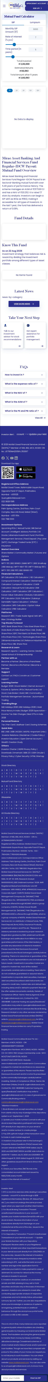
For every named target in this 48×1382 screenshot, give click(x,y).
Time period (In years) (13, 50)
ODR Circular (38, 752)
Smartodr (17, 752)
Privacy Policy (7, 756)
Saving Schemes (39, 724)
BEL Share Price (20, 644)
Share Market (7, 552)
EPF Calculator (35, 591)
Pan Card (10, 724)
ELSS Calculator (23, 598)
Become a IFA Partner (20, 665)
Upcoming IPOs (8, 528)
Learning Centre (26, 651)
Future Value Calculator (12, 595)
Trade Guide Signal (24, 616)
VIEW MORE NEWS (22, 303)
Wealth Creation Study (12, 742)
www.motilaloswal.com (19, 1362)
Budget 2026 (7, 686)
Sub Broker (13, 693)
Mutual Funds (24, 528)
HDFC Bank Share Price (11, 626)
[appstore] (26, 469)
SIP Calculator (7, 577)
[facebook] (3, 458)
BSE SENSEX (16, 563)
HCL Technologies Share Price (32, 637)
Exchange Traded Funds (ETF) (22, 542)
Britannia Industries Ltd (13, 640)
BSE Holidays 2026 (27, 707)
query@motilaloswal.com (13, 498)
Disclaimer (25, 735)
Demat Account (36, 686)
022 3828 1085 (7, 501)
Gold (22, 693)
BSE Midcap (8, 566)
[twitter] (7, 458)
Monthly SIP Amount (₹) (11, 30)
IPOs (22, 689)
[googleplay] (26, 476)
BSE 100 (14, 570)
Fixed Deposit (30, 538)
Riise (3, 619)
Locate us (24, 675)
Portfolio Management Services (16, 696)
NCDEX (19, 731)
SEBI (12, 731)
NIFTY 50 (5, 563)
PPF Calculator (8, 598)
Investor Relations (10, 735)
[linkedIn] (16, 458)
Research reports (9, 651)
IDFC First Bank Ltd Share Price (27, 633)
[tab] (10, 90)
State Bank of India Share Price (15, 630)
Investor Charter (9, 749)
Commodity (35, 693)
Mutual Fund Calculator (24, 588)
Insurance (6, 545)
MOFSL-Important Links (34, 731)
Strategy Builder (14, 619)
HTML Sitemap (37, 756)
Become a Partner (9, 661)
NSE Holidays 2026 (9, 707)
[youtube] (11, 458)
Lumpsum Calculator (22, 584)
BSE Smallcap (40, 563)
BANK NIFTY (27, 563)
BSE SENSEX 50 (26, 570)
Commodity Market (24, 552)
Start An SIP (35, 1378)
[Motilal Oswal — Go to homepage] (13, 6)
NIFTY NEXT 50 (21, 566)
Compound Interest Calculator (15, 580)
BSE (3, 731)
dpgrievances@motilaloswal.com (16, 1022)
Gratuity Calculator (34, 595)
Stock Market (21, 686)
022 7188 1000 (7, 519)
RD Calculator (36, 577)
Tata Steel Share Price (34, 626)
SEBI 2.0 (27, 752)
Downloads (6, 752)
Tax (3, 724)
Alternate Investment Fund (21, 535)
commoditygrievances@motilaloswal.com (20, 1102)
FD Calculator (22, 577)
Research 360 (7, 616)
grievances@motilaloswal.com (21, 1019)
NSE (7, 731)
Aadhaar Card (23, 724)
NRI (26, 693)
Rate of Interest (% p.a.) (13, 38)
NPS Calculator (19, 605)
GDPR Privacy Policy (27, 749)
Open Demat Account (30, 738)
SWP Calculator (20, 591)
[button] (24, 30)
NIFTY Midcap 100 (37, 566)
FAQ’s (16, 675)
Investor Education (10, 738)
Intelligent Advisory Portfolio (24, 531)
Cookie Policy (37, 735)
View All (39, 418)
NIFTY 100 (5, 570)
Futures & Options (9, 689)
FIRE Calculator (19, 609)
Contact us (6, 675)
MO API (38, 616)
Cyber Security (22, 756)
